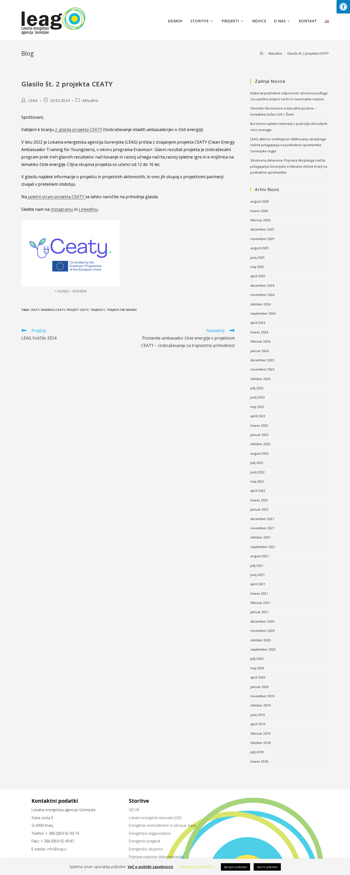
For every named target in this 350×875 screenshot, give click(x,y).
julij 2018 (256, 752)
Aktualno (90, 100)
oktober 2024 (260, 304)
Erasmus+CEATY (53, 310)
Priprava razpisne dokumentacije (156, 856)
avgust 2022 (259, 453)
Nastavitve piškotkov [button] (196, 866)
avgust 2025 (259, 248)
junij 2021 (257, 574)
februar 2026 (260, 220)
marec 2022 (259, 500)
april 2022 (257, 490)
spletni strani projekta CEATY (56, 197)
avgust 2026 (259, 201)
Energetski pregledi (144, 841)
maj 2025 (257, 266)
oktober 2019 (260, 705)
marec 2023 (259, 425)
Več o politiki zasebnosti (150, 866)
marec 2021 (259, 593)
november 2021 (262, 528)
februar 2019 (260, 733)
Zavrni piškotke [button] (267, 867)
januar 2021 (259, 612)
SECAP (134, 809)
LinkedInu (88, 209)
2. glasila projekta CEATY (78, 129)
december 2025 (262, 229)
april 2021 (257, 584)
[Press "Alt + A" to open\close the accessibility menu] (343, 6)
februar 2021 (260, 602)
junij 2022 (257, 472)
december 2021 (262, 518)
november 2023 (262, 369)
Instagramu (61, 209)
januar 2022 (259, 509)
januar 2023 (259, 434)
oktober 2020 (260, 640)
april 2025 (257, 276)
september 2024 (262, 313)
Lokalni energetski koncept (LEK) (155, 817)
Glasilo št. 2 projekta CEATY (308, 53)
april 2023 (257, 416)
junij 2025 (257, 257)
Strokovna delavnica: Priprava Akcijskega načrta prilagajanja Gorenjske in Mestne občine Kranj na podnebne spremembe (288, 166)
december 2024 (262, 285)
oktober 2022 (260, 444)
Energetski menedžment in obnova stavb (162, 825)
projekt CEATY (78, 310)
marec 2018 (259, 761)
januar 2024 (259, 351)
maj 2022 (257, 481)
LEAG (33, 100)
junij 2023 (257, 397)
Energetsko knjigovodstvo (150, 833)
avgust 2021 (259, 556)
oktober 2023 (260, 378)
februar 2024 (260, 341)
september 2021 (262, 546)
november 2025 (262, 238)
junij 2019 (257, 714)
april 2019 (257, 724)
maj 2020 (257, 668)
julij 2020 (256, 658)
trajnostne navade (122, 310)
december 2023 (262, 360)
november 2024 (262, 294)
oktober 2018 (260, 742)
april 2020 (257, 677)
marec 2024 (259, 332)
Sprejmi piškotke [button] (235, 867)
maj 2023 (257, 406)
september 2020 (262, 649)
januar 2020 (259, 686)
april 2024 (257, 322)
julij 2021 (256, 565)
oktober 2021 (260, 537)
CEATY (34, 310)
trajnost (97, 310)
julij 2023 (256, 388)
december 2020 (262, 621)
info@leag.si (57, 849)
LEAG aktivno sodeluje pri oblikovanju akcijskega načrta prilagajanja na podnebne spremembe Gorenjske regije (288, 145)
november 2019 (262, 696)
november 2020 (262, 630)
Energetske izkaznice (146, 849)
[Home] (261, 53)
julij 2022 (256, 462)
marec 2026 (259, 210)
